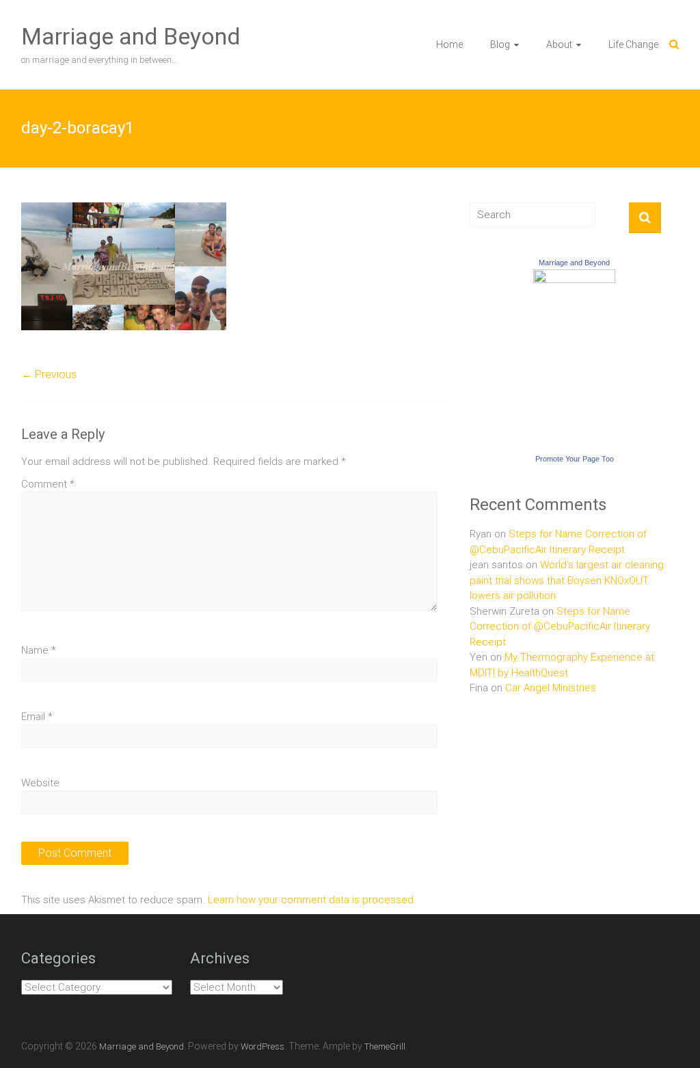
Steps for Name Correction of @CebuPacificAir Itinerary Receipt (560, 626)
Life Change (633, 44)
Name (38, 650)
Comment (48, 484)
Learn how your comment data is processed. (312, 900)
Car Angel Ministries (550, 688)
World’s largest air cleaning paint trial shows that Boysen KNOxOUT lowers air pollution (567, 580)
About (559, 44)
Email (37, 716)
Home (449, 44)
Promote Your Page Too (574, 459)
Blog (500, 44)
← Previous (49, 374)
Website (40, 783)
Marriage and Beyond (131, 36)
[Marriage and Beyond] (574, 277)
